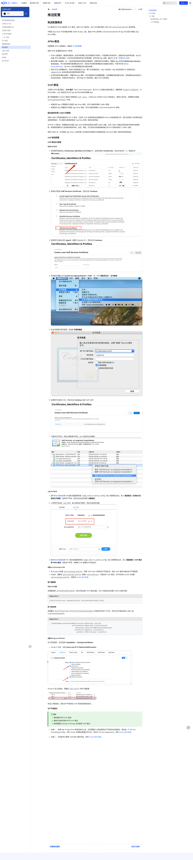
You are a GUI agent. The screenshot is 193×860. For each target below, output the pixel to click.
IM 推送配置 (77, 46)
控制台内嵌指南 (58, 496)
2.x (26, 13)
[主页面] (48, 9)
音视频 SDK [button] (46, 3)
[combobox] (13, 13)
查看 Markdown (126, 9)
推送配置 (5, 47)
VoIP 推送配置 (154, 22)
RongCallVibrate (57, 66)
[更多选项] (134, 9)
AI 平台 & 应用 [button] (69, 3)
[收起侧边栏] (30, 646)
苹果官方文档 (124, 58)
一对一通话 (5, 37)
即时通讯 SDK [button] (34, 3)
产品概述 (24, 3)
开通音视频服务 (7, 27)
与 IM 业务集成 (7, 34)
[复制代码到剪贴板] (140, 600)
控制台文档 (93, 3)
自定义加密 (5, 51)
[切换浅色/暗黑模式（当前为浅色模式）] (190, 3)
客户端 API (5, 61)
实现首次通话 (6, 30)
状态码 (4, 57)
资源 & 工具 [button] (82, 3)
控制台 (183, 3)
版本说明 (5, 54)
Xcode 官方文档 (82, 577)
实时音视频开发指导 (8, 20)
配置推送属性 (6, 44)
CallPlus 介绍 (6, 24)
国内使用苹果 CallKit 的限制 (158, 19)
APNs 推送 (152, 13)
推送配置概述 (153, 10)
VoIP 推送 (152, 16)
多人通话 (5, 40)
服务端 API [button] (57, 3)
